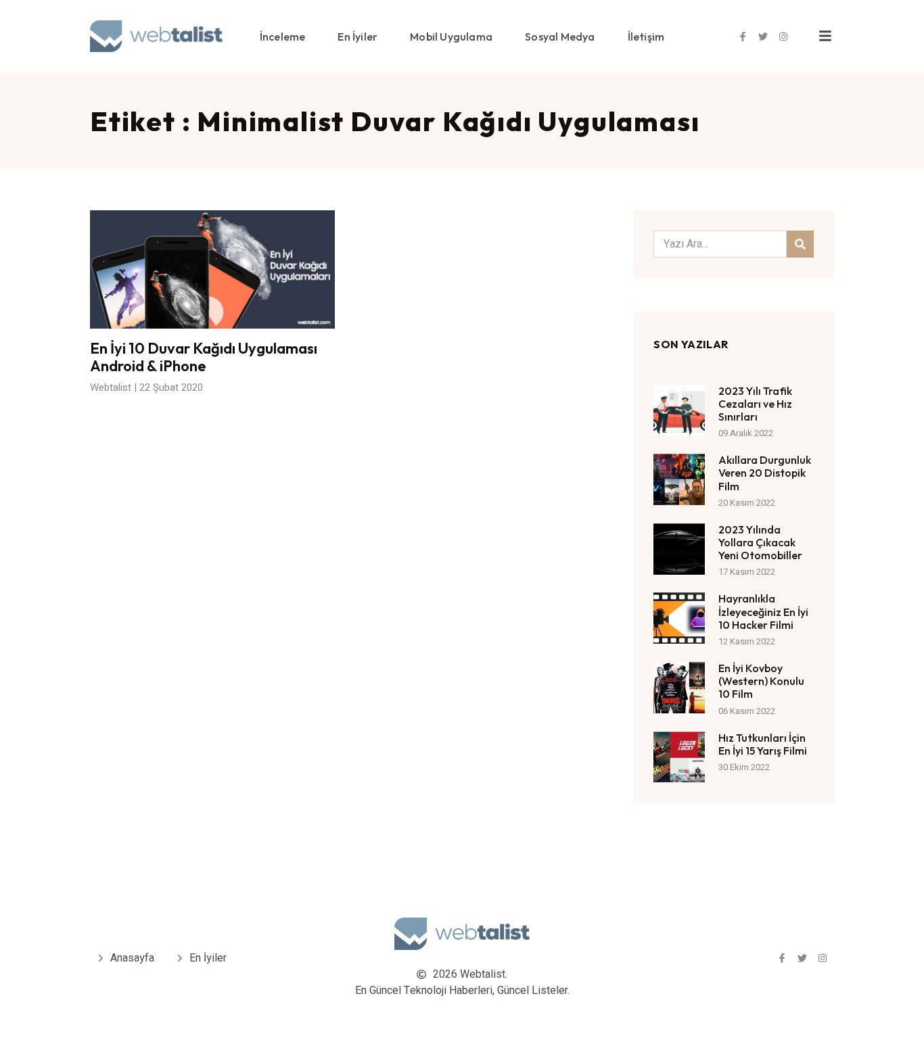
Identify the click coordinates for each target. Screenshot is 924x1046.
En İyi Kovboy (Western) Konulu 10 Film (761, 680)
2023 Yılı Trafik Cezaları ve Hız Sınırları (755, 403)
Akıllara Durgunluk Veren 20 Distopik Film (764, 472)
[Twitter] (763, 36)
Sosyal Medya (560, 36)
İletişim (646, 36)
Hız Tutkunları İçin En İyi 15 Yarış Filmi (762, 744)
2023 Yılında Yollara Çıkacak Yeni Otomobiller (760, 542)
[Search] (800, 244)
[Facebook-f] (742, 36)
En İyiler (357, 36)
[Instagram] (783, 36)
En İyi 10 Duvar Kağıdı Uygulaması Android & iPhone (203, 357)
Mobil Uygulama (451, 36)
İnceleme (283, 36)
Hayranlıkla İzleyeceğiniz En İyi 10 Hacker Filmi (763, 611)
